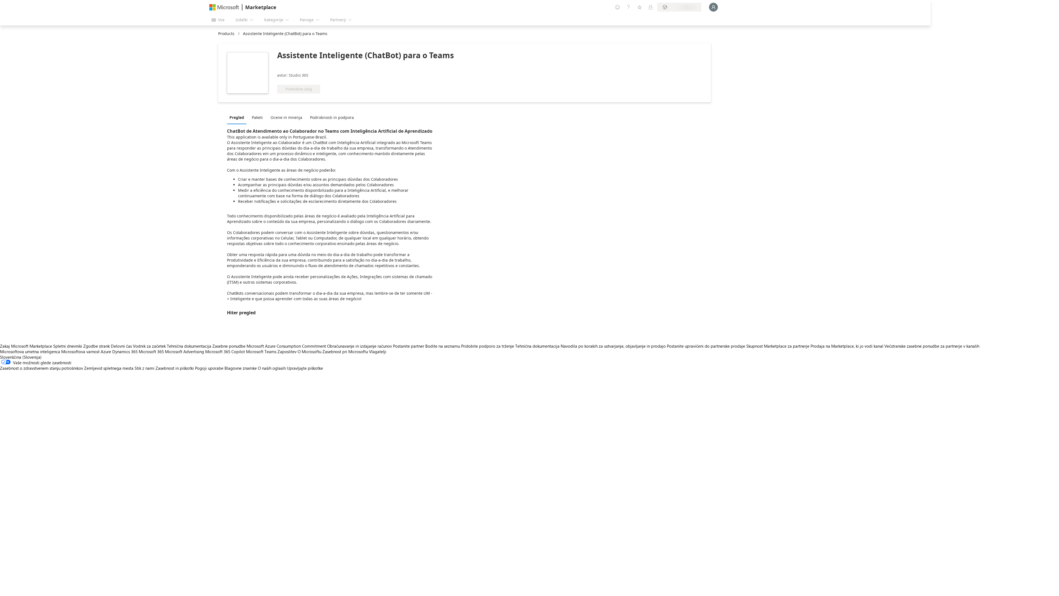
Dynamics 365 (125, 351)
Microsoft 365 (151, 351)
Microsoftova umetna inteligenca (30, 351)
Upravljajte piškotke (305, 368)
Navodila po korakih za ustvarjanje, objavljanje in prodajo (613, 346)
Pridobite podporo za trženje (487, 346)
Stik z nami (144, 368)
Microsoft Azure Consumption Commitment (287, 346)
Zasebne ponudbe (228, 346)
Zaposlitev (286, 351)
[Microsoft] (224, 7)
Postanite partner (408, 346)
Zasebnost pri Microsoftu (345, 351)
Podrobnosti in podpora (332, 117)
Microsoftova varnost (80, 351)
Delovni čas (121, 346)
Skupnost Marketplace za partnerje (777, 346)
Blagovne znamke (240, 368)
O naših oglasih (272, 368)
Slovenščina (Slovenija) (21, 357)
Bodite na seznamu (442, 346)
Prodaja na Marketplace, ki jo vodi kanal (847, 346)
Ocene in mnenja (286, 117)
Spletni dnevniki (67, 346)
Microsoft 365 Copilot (225, 351)
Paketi (257, 117)
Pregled (236, 117)
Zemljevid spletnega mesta (108, 368)
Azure (106, 351)
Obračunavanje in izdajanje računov (359, 346)
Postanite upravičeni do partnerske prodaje (706, 346)
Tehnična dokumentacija (189, 346)
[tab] (238, 117)
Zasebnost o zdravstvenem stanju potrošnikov (41, 368)
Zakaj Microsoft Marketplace (26, 346)
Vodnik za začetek (149, 346)
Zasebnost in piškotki (175, 368)
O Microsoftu (309, 351)
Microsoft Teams (261, 351)
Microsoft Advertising (184, 351)
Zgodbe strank (96, 346)
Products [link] (226, 33)
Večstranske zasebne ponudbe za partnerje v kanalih (931, 346)
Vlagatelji (377, 351)
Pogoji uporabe (209, 368)
